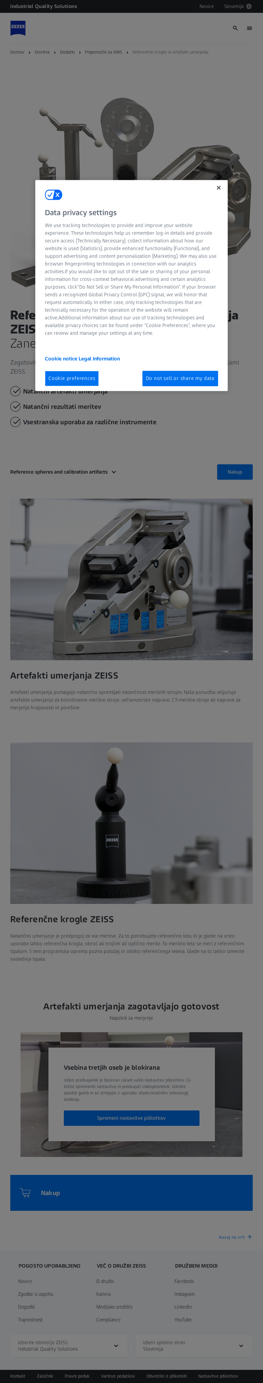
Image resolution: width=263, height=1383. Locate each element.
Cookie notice (62, 359)
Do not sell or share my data (180, 378)
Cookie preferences (71, 378)
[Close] (219, 188)
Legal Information (99, 359)
